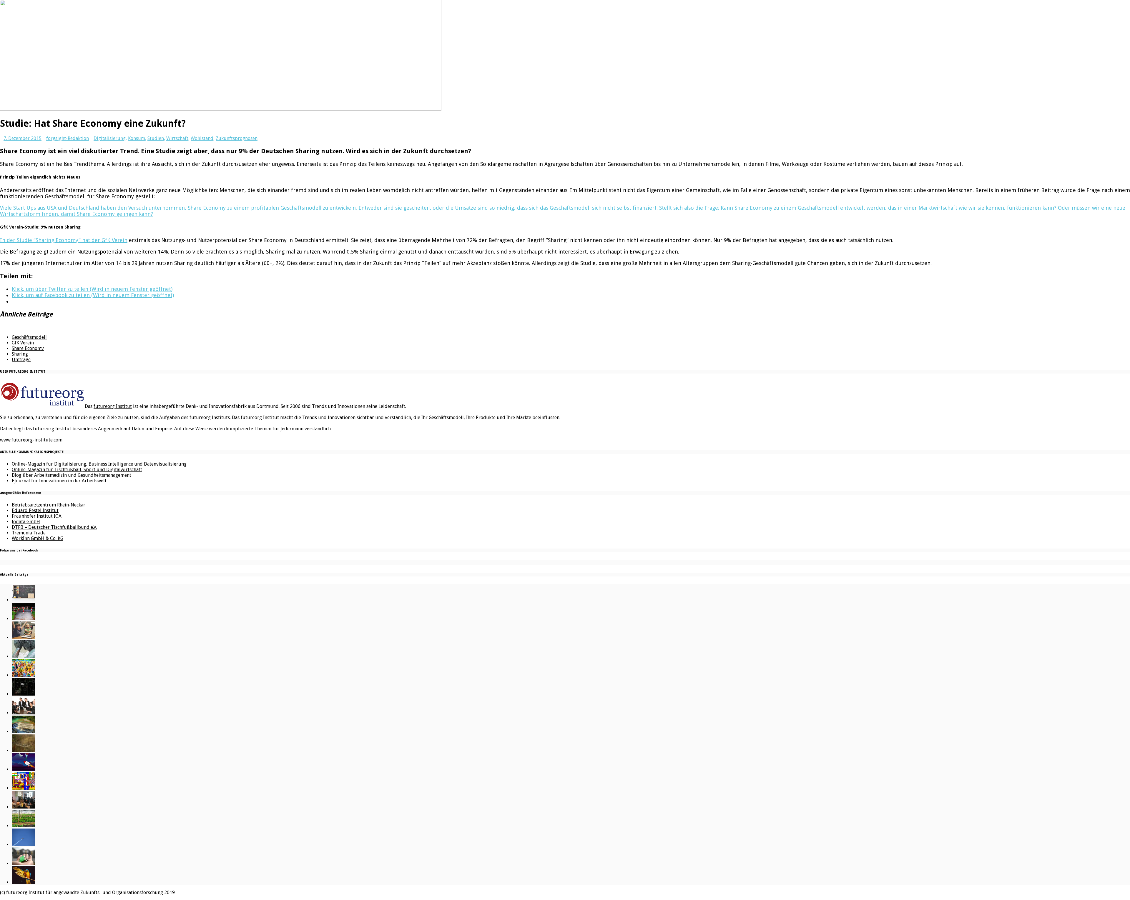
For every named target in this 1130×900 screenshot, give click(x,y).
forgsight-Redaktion (67, 138)
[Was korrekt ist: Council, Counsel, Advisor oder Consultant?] (23, 713)
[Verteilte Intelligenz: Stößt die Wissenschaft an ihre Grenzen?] (23, 694)
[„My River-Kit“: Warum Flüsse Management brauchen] (23, 731)
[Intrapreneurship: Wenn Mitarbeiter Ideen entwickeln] (23, 769)
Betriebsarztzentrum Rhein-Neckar (48, 505)
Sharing (20, 354)
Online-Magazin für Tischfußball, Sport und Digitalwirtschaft (77, 469)
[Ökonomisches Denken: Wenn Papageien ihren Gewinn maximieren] (23, 882)
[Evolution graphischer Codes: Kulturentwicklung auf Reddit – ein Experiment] (23, 788)
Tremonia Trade (29, 533)
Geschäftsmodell (29, 337)
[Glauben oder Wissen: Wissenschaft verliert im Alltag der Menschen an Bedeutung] (23, 656)
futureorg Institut (113, 406)
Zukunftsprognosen (236, 138)
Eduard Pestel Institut (35, 510)
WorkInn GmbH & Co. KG (37, 538)
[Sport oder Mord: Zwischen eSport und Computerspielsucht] (23, 637)
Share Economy (28, 348)
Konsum (136, 138)
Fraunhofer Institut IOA (37, 516)
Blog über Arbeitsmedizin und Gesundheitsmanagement (71, 475)
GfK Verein (23, 343)
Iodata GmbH (26, 521)
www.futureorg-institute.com (31, 440)
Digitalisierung (110, 138)
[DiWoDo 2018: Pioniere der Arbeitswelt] (23, 807)
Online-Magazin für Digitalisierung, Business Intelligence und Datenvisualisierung (99, 464)
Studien (155, 138)
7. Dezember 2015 (22, 138)
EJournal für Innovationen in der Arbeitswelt (59, 481)
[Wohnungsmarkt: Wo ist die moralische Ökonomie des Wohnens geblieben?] (23, 863)
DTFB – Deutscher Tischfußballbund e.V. (54, 527)
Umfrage (21, 359)
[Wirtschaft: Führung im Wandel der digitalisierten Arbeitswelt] (23, 844)
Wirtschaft (177, 138)
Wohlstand (202, 138)
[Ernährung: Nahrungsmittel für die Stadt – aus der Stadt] (23, 826)
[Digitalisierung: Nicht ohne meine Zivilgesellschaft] (23, 675)
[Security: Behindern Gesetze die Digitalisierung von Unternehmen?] (23, 618)
